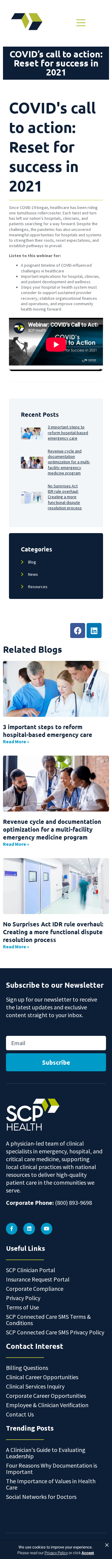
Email (12, 1029)
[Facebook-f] (11, 1228)
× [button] (107, 1545)
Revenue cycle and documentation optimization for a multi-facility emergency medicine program (52, 829)
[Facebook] (77, 630)
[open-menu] (80, 23)
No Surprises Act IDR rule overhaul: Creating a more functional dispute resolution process (53, 932)
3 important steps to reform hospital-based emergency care (47, 730)
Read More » (16, 741)
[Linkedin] (94, 630)
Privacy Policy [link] (56, 1553)
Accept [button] (88, 1553)
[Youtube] (46, 1228)
